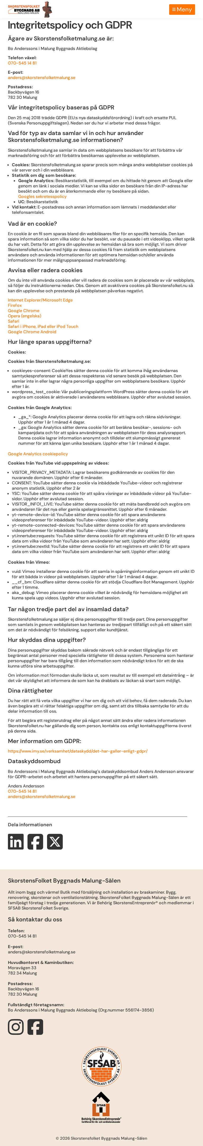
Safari (13, 321)
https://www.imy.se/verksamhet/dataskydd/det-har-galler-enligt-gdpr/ (77, 751)
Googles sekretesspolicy (42, 196)
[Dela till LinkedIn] (17, 847)
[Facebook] (36, 1032)
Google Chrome (23, 310)
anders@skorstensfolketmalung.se (41, 77)
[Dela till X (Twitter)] (56, 847)
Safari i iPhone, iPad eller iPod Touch (43, 326)
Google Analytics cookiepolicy (38, 454)
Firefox (15, 305)
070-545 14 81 (22, 63)
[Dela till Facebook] (36, 847)
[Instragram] (17, 1032)
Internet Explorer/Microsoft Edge (40, 300)
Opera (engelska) (24, 316)
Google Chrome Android (32, 332)
